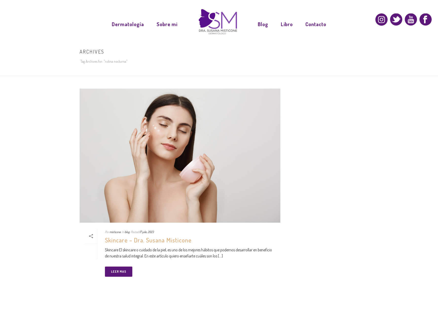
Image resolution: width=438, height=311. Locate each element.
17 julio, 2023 (146, 232)
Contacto (315, 24)
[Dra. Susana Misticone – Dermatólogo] (217, 23)
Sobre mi (167, 24)
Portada (321, 70)
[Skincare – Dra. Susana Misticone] (180, 156)
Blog (263, 24)
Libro (287, 24)
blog (127, 232)
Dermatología (128, 24)
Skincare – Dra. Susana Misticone (148, 240)
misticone (115, 232)
